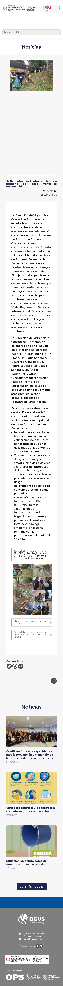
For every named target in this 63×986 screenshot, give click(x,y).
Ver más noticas (31, 886)
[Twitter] (9, 666)
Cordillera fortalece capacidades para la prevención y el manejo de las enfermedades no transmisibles (30, 755)
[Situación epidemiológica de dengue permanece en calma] (31, 855)
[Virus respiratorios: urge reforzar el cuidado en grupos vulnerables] (31, 801)
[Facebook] (14, 666)
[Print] (20, 666)
